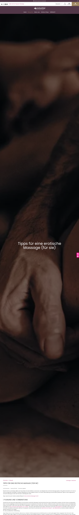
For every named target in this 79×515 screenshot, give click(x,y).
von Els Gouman (6, 488)
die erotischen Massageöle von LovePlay (19, 506)
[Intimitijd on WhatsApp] (7, 4)
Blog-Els (30, 12)
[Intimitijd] (39, 8)
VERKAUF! (52, 12)
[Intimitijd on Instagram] (5, 4)
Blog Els (11, 480)
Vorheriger (68, 480)
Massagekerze (59, 506)
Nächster (74, 480)
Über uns (37, 12)
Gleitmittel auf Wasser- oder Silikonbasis (50, 508)
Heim (25, 12)
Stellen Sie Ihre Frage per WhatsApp (16, 4)
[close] (77, 1)
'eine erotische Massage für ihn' (31, 496)
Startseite (5, 480)
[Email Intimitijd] (2, 4)
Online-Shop (45, 12)
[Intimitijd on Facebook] (4, 4)
